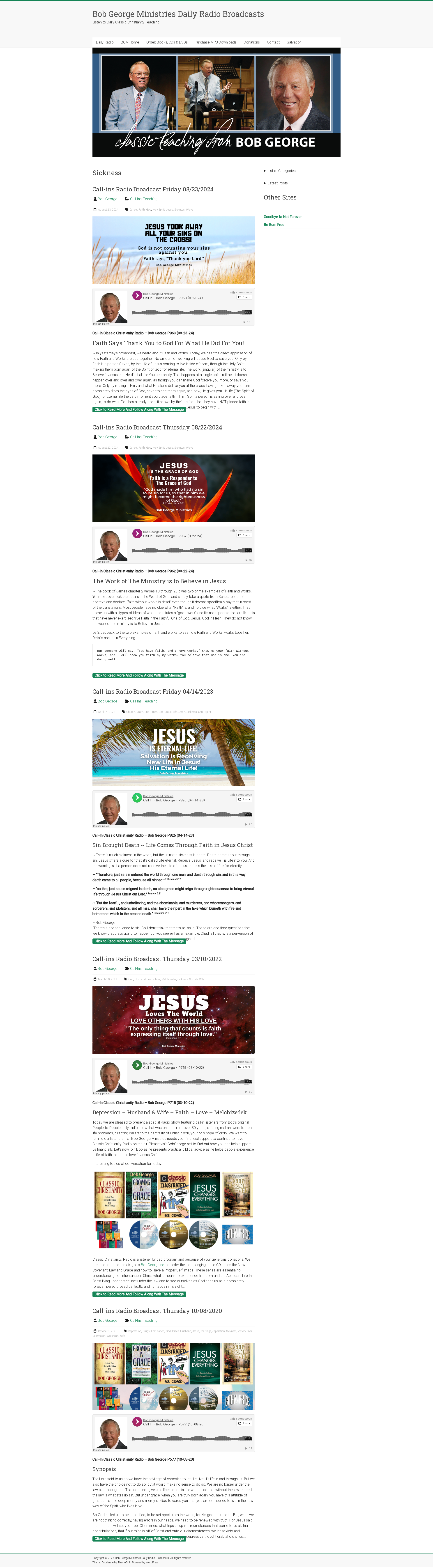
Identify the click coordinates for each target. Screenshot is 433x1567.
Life (175, 712)
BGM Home (130, 42)
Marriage (206, 1331)
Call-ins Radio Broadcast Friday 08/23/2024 (153, 189)
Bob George (107, 199)
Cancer (133, 209)
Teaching (150, 199)
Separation (218, 1331)
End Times (151, 712)
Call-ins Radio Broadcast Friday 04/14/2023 (152, 691)
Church (130, 712)
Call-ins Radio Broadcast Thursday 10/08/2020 (157, 1311)
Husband (140, 979)
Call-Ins (136, 199)
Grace (175, 1331)
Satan (181, 712)
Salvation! (294, 42)
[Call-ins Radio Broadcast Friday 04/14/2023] (173, 721)
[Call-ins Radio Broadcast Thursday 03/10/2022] (173, 988)
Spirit (208, 712)
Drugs (146, 1331)
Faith (142, 209)
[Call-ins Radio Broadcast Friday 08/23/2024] (173, 218)
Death (139, 712)
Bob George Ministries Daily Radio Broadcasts (178, 13)
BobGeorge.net (153, 1265)
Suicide (193, 979)
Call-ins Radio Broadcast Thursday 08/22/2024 (157, 427)
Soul (200, 712)
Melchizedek (169, 979)
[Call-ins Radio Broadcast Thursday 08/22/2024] (173, 456)
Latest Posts (278, 183)
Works (189, 209)
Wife (201, 979)
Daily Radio (105, 42)
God (148, 209)
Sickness (179, 209)
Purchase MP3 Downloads (216, 42)
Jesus (169, 209)
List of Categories (282, 171)
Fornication (157, 1331)
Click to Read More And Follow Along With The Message (139, 409)
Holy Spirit (158, 209)
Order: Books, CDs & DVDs (167, 42)
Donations (252, 42)
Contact (273, 42)
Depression (134, 1331)
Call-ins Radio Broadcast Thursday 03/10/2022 (157, 959)
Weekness (112, 1336)
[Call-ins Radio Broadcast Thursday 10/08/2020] (173, 1345)
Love (157, 979)
